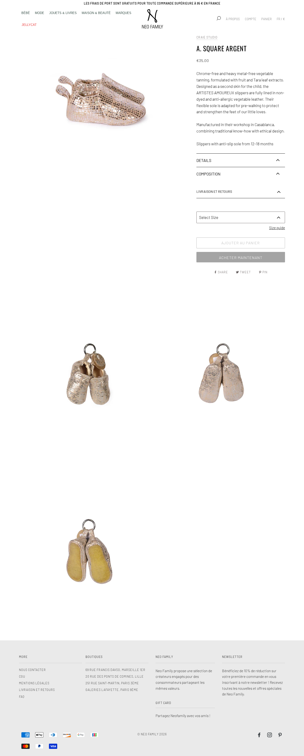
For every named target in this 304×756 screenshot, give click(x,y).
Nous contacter (32, 669)
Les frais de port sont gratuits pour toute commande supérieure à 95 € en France (152, 3)
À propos (233, 19)
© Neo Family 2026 (152, 734)
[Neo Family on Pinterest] (280, 735)
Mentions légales (34, 683)
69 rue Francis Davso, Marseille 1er (115, 669)
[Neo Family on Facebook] (259, 735)
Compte (250, 19)
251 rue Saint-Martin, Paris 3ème (112, 683)
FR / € (281, 19)
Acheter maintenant (240, 257)
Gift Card (163, 702)
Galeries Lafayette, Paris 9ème (112, 689)
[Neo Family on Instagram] (269, 735)
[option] (106, 98)
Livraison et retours (37, 689)
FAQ (21, 696)
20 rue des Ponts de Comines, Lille (115, 676)
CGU (22, 676)
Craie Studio (207, 37)
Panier (266, 19)
